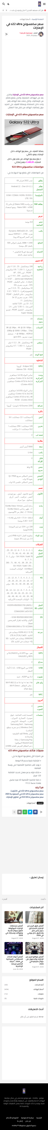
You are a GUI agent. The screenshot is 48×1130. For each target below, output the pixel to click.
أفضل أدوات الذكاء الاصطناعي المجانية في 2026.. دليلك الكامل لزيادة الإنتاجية (14, 961)
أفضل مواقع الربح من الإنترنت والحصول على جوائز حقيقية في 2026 (35, 960)
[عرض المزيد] (14, 812)
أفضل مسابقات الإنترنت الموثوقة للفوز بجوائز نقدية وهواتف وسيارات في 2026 (14, 930)
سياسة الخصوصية (27, 1118)
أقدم (5, 899)
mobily (14, 1125)
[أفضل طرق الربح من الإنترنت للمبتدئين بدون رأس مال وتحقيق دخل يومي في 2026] (34, 917)
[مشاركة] (6, 34)
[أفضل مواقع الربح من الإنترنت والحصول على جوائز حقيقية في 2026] (34, 948)
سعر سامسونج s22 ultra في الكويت (27, 791)
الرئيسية (39, 1118)
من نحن (28, 1121)
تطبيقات (24, 994)
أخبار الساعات (24, 985)
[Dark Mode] (8, 4)
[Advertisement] (24, 66)
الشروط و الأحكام (12, 1118)
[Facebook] (35, 812)
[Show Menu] (44, 4)
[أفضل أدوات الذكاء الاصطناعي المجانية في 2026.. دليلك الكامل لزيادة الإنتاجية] (13, 948)
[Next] (3, 10)
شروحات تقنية (24, 998)
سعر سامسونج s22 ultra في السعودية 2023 (24, 794)
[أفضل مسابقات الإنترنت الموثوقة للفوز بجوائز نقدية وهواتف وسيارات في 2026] (13, 917)
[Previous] (6, 10)
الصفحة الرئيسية (38, 19)
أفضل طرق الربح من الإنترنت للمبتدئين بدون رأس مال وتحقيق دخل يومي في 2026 (35, 930)
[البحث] (3, 4)
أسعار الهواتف (25, 19)
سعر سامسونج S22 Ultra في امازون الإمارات (25, 797)
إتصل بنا (20, 1121)
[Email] (19, 812)
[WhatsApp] (25, 812)
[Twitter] (30, 812)
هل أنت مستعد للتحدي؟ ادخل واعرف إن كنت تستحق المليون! (26, 10)
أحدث (43, 899)
